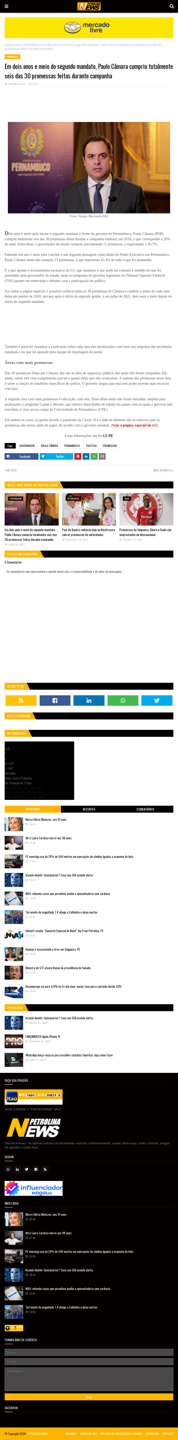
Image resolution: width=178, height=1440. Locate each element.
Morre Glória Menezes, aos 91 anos (46, 819)
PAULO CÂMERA (49, 446)
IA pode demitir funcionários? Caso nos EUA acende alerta (59, 875)
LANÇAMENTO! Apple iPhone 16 (42, 1036)
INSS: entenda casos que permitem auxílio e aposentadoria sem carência (67, 893)
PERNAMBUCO (72, 446)
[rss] (21, 700)
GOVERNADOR (27, 446)
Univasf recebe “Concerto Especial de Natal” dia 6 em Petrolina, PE (64, 930)
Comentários (145, 809)
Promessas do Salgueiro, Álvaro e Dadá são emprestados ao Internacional (145, 532)
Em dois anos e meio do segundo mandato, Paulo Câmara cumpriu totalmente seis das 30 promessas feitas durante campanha (31, 534)
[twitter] (156, 700)
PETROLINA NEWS (38, 1434)
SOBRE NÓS (152, 1434)
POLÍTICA (91, 446)
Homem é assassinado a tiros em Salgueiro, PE (52, 949)
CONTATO (167, 1434)
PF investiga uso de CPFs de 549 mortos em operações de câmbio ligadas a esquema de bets (79, 856)
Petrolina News (17, 84)
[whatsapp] (123, 700)
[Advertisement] (89, 107)
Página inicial (13, 45)
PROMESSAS (32, 45)
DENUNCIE (70, 1434)
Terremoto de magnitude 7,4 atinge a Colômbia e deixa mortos (61, 912)
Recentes (89, 809)
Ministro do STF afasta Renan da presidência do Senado (58, 967)
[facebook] (55, 700)
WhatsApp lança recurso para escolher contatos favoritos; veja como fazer (69, 1055)
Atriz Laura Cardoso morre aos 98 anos (48, 838)
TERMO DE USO (88, 1434)
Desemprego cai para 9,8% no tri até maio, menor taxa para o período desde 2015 (73, 986)
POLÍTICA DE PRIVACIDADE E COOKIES (121, 1434)
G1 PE (108, 436)
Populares (32, 809)
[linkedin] (89, 700)
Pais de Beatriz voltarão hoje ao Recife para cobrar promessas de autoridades (88, 532)
